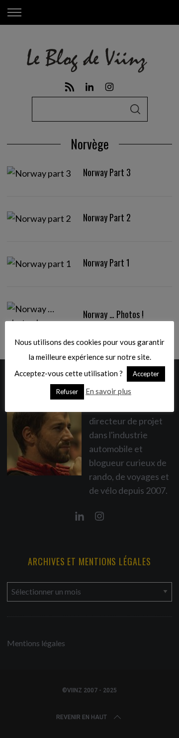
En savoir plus (108, 391)
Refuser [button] (67, 392)
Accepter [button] (146, 374)
